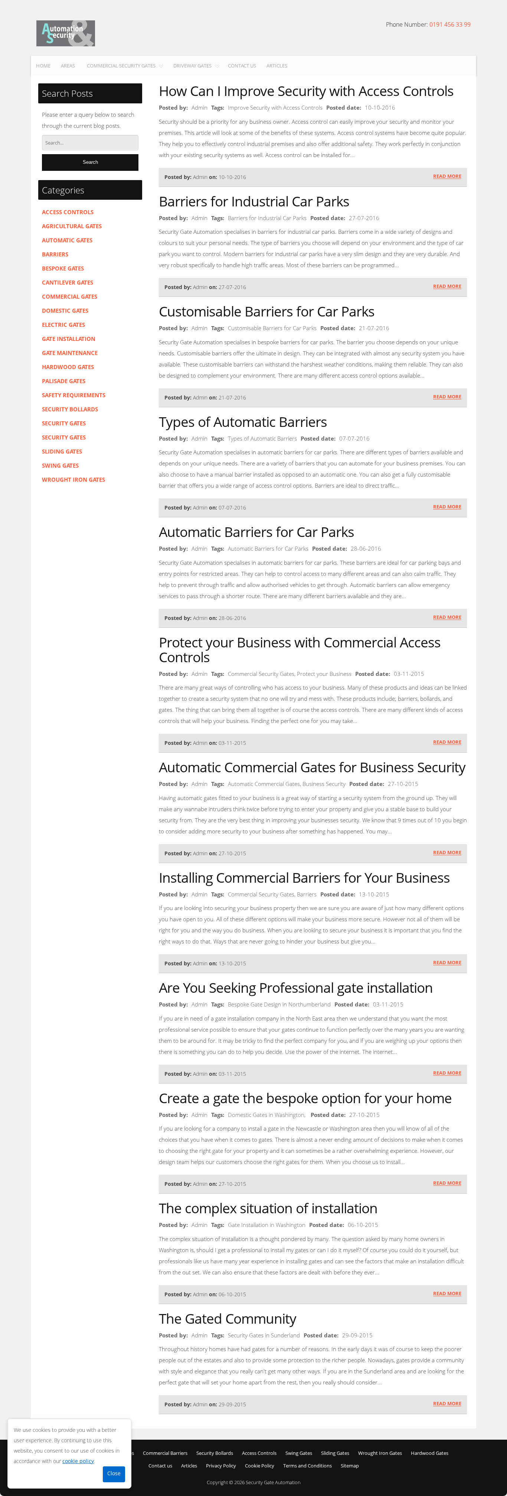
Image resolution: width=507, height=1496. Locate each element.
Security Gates (64, 423)
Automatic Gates (67, 240)
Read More (447, 176)
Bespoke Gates (63, 268)
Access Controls (68, 212)
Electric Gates (63, 324)
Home (43, 65)
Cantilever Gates (67, 282)
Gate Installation (68, 338)
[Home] (65, 33)
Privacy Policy (221, 1465)
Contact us (242, 65)
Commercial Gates (69, 296)
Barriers (55, 254)
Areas (68, 65)
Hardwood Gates (68, 367)
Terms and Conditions (307, 1465)
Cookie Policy (259, 1465)
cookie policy (78, 1461)
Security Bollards (70, 409)
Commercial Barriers (165, 1453)
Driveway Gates (192, 65)
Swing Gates (60, 465)
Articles (276, 65)
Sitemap (350, 1465)
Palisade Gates (63, 381)
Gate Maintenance (70, 352)
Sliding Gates (62, 451)
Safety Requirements (73, 395)
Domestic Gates (65, 310)
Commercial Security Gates (121, 65)
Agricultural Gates (72, 226)
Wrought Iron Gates (73, 479)
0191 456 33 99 (450, 24)
